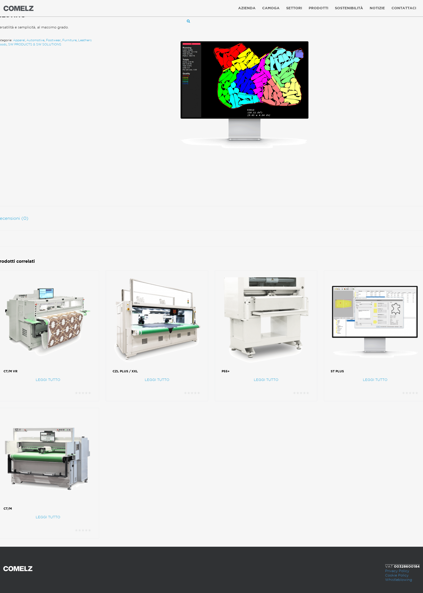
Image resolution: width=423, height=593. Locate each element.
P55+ (226, 371)
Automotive (35, 40)
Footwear (53, 40)
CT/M (8, 508)
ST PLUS (337, 371)
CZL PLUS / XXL (125, 371)
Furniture (69, 40)
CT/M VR (10, 371)
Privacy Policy (397, 571)
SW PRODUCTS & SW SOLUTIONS (34, 44)
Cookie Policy (396, 575)
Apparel (19, 40)
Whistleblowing (398, 580)
